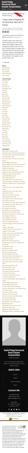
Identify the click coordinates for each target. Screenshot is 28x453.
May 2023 (4, 134)
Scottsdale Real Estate (8, 273)
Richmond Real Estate (8, 269)
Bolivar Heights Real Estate (9, 162)
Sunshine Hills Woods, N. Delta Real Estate (13, 288)
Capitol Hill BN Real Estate (9, 176)
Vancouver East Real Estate (9, 292)
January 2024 (5, 121)
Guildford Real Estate (8, 227)
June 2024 (5, 111)
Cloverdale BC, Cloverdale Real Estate (12, 198)
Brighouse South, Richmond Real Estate (13, 172)
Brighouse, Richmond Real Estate (11, 174)
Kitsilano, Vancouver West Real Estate (12, 233)
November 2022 (6, 143)
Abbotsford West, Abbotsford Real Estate (13, 155)
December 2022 (6, 142)
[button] (9, 409)
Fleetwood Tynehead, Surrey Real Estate (13, 214)
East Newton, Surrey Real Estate (11, 210)
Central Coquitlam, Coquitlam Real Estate (13, 181)
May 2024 (4, 113)
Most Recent (5, 81)
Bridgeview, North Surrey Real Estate (12, 166)
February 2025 (6, 98)
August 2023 (5, 128)
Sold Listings (5, 75)
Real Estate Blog (6, 73)
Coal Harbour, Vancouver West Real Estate (13, 202)
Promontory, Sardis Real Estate (10, 258)
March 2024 (5, 117)
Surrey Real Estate (7, 290)
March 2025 (5, 96)
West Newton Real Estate (9, 300)
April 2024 (5, 115)
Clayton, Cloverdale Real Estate (10, 195)
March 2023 (5, 138)
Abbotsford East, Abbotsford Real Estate (13, 153)
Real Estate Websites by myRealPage (14, 416)
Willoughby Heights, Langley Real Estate (13, 311)
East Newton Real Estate (9, 208)
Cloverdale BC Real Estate (9, 197)
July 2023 (4, 130)
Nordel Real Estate (7, 248)
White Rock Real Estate (8, 307)
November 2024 (6, 102)
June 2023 (4, 132)
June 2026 (5, 82)
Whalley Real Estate (7, 303)
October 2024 (6, 103)
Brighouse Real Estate (8, 168)
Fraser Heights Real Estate (9, 218)
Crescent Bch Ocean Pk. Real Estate (12, 204)
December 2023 (6, 123)
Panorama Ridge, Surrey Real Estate (12, 256)
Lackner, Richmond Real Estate (10, 235)
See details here (16, 37)
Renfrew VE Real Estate (8, 267)
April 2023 (5, 136)
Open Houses (6, 71)
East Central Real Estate (8, 206)
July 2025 (4, 90)
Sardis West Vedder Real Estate (11, 271)
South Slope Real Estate (8, 277)
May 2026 (4, 84)
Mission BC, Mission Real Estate (10, 240)
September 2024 (6, 105)
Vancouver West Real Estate (9, 294)
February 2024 (6, 119)
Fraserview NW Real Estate (9, 219)
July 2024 (4, 109)
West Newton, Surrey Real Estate (11, 301)
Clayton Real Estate (7, 193)
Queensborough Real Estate (10, 265)
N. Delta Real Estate (7, 246)
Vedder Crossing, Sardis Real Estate (12, 296)
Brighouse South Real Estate (10, 170)
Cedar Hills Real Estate (8, 177)
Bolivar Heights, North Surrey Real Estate (13, 164)
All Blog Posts (6, 68)
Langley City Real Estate (8, 237)
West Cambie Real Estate (9, 298)
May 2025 (4, 92)
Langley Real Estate (7, 239)
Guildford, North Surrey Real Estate (12, 229)
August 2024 (5, 107)
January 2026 (5, 86)
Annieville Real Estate (8, 157)
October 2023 (5, 124)
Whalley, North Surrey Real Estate (15, 29)
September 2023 (6, 126)
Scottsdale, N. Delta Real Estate (11, 275)
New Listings (5, 69)
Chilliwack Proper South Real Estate (12, 191)
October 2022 (5, 145)
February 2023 (6, 140)
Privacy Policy (18, 414)
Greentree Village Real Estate (10, 221)
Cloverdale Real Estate (8, 200)
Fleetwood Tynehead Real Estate (11, 212)
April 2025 (5, 94)
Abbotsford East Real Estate (10, 151)
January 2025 (5, 100)
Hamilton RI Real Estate (8, 231)
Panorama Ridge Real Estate (10, 254)
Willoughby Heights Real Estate (10, 309)
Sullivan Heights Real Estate (10, 282)
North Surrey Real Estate (9, 252)
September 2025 (6, 88)
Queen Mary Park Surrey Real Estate (12, 260)
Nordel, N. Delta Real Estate (10, 250)
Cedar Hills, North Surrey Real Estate (12, 179)
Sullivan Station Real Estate (9, 284)
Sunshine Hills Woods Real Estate (11, 286)
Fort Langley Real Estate (8, 216)
